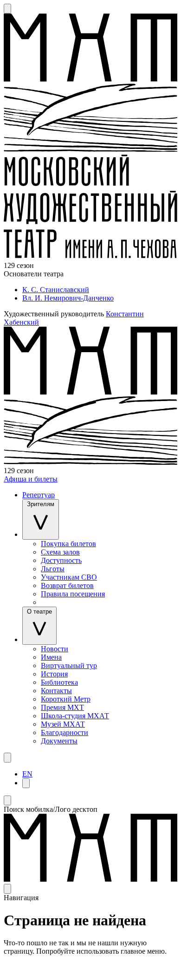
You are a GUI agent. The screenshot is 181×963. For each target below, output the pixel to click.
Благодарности (64, 732)
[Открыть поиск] (7, 8)
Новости (54, 649)
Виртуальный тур (69, 665)
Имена (51, 657)
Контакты (56, 691)
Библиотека (59, 682)
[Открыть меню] (7, 757)
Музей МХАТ (63, 724)
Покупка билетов (68, 544)
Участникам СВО (69, 577)
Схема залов (60, 552)
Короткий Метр (65, 699)
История (54, 674)
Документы (59, 741)
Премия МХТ (62, 707)
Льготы (53, 569)
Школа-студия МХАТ (75, 716)
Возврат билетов (67, 585)
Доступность (61, 560)
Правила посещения (73, 594)
